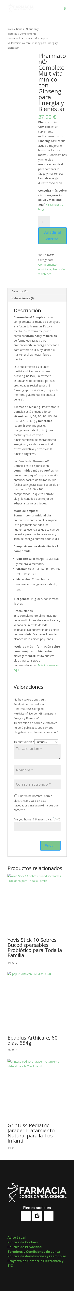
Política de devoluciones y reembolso (36, 1256)
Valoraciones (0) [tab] (23, 298)
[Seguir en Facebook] (26, 1216)
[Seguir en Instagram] (48, 1216)
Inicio (10, 29)
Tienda (20, 29)
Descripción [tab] (20, 291)
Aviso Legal (16, 1237)
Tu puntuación (24, 742)
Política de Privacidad (24, 1247)
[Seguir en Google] (37, 1216)
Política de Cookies (22, 1242)
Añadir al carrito (52, 236)
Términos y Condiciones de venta (33, 1251)
